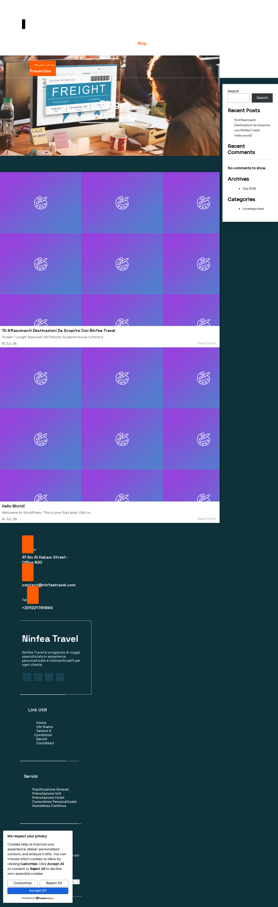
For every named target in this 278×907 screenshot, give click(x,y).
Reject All (54, 883)
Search (233, 91)
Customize (23, 883)
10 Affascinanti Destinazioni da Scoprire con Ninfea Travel (252, 125)
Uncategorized (253, 209)
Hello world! (243, 135)
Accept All (37, 890)
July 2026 (249, 188)
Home (88, 117)
